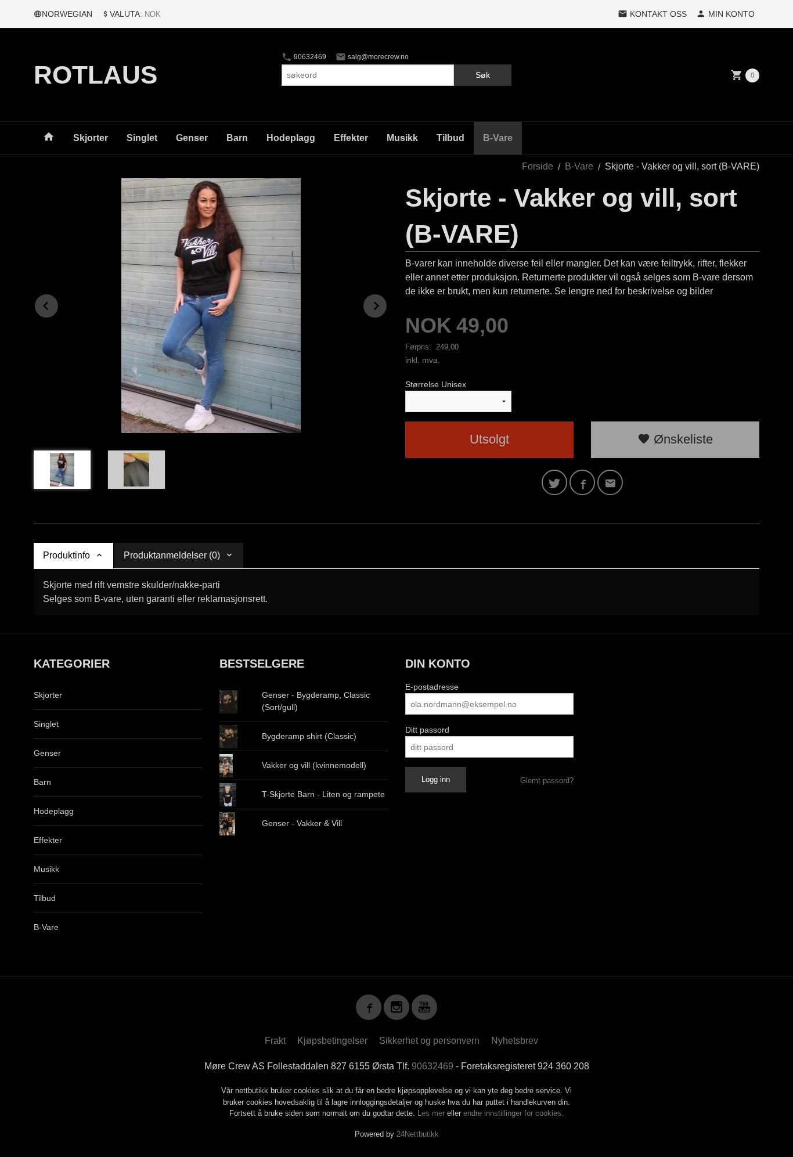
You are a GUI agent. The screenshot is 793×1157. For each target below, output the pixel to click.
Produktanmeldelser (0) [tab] (172, 555)
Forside (537, 166)
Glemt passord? (547, 780)
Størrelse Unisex (435, 384)
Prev (58, 304)
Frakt (275, 1041)
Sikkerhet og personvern (429, 1041)
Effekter (351, 138)
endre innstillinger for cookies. (513, 1113)
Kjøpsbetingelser (332, 1041)
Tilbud (450, 138)
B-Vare (498, 138)
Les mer (432, 1113)
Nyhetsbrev (514, 1041)
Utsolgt (489, 439)
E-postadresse (432, 686)
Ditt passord (427, 729)
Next (387, 304)
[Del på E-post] (610, 482)
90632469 (309, 57)
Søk (482, 75)
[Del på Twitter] (554, 482)
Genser (192, 138)
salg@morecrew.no (377, 57)
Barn (237, 138)
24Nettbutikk (417, 1134)
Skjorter (90, 138)
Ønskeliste (681, 439)
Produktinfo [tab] (66, 555)
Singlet (142, 138)
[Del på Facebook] (582, 482)
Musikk (402, 138)
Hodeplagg (290, 138)
